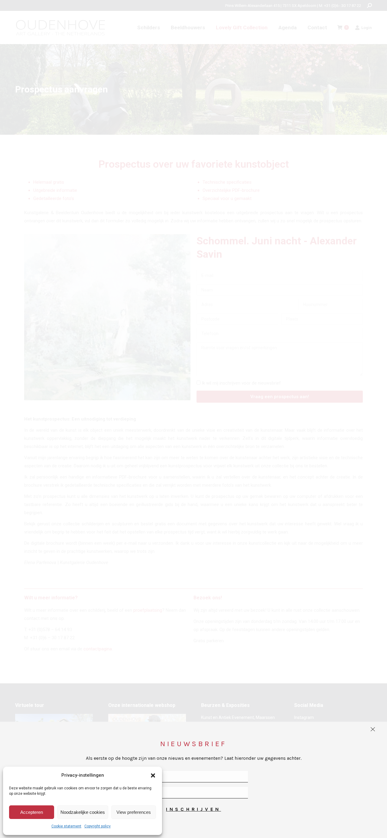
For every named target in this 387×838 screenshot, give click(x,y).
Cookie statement (66, 826)
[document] (193, 419)
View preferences (133, 812)
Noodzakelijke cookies (82, 812)
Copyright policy (97, 826)
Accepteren (31, 812)
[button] (153, 775)
